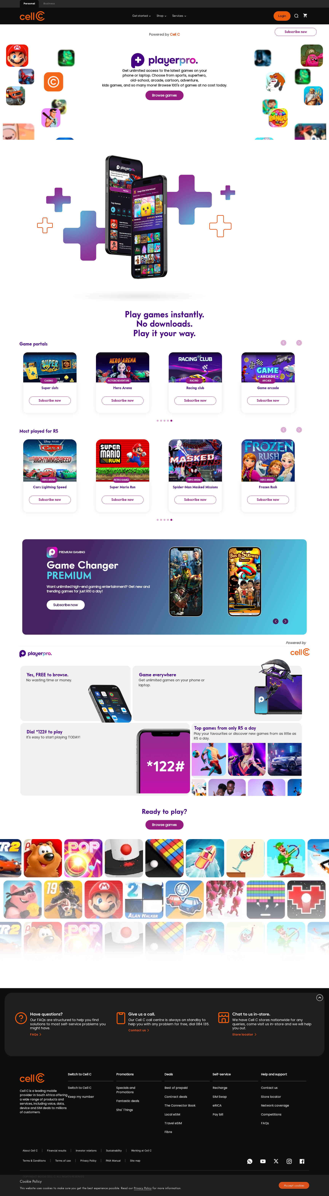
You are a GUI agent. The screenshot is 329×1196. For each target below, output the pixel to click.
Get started (140, 15)
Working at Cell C (141, 1150)
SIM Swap (220, 1097)
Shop (160, 15)
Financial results (56, 1150)
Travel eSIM (173, 1123)
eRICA (217, 1105)
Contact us (137, 1030)
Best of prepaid (176, 1088)
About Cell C (30, 1150)
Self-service (222, 1074)
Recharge (220, 1088)
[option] (55, 383)
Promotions (125, 1074)
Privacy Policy (88, 1160)
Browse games (164, 95)
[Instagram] (290, 1162)
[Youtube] (263, 1162)
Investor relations (86, 1150)
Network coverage (275, 1105)
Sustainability (114, 1150)
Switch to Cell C (79, 1074)
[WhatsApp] (250, 1162)
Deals (168, 1074)
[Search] (296, 16)
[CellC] (32, 16)
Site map (135, 1160)
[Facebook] (303, 1162)
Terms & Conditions (34, 1160)
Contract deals (175, 1097)
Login (282, 16)
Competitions (271, 1114)
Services (178, 15)
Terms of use (63, 1160)
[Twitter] (276, 1162)
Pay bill (218, 1114)
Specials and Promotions (125, 1090)
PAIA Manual (113, 1160)
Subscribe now (296, 32)
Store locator (242, 1034)
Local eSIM (172, 1114)
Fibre (168, 1132)
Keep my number (81, 1097)
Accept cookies (294, 1185)
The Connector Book (180, 1105)
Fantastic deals (127, 1101)
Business (49, 3)
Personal (29, 3)
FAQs (34, 1034)
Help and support (274, 1074)
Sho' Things (124, 1110)
